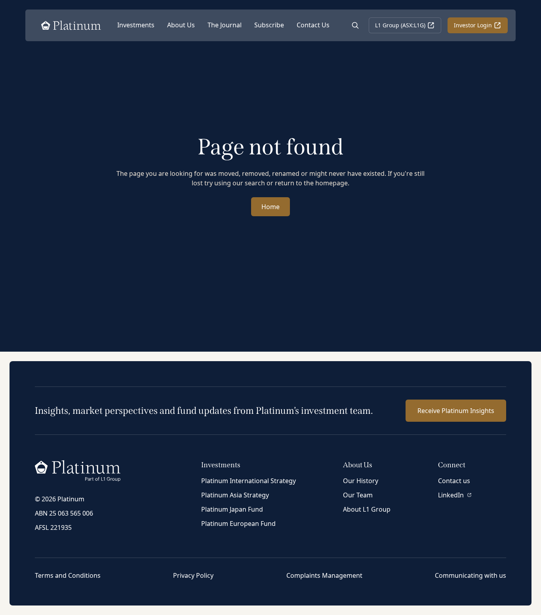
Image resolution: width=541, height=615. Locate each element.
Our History (360, 480)
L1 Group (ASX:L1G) (400, 25)
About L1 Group (367, 509)
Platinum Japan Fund (232, 509)
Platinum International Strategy (248, 480)
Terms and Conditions (68, 575)
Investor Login (473, 25)
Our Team (358, 495)
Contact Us (313, 25)
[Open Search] (355, 25)
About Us (181, 25)
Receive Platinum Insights (455, 410)
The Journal (225, 25)
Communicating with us (470, 575)
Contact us (454, 480)
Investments (135, 25)
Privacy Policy (193, 575)
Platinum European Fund (238, 523)
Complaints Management (324, 575)
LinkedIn (451, 495)
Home (270, 206)
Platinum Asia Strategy (235, 495)
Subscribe (269, 25)
